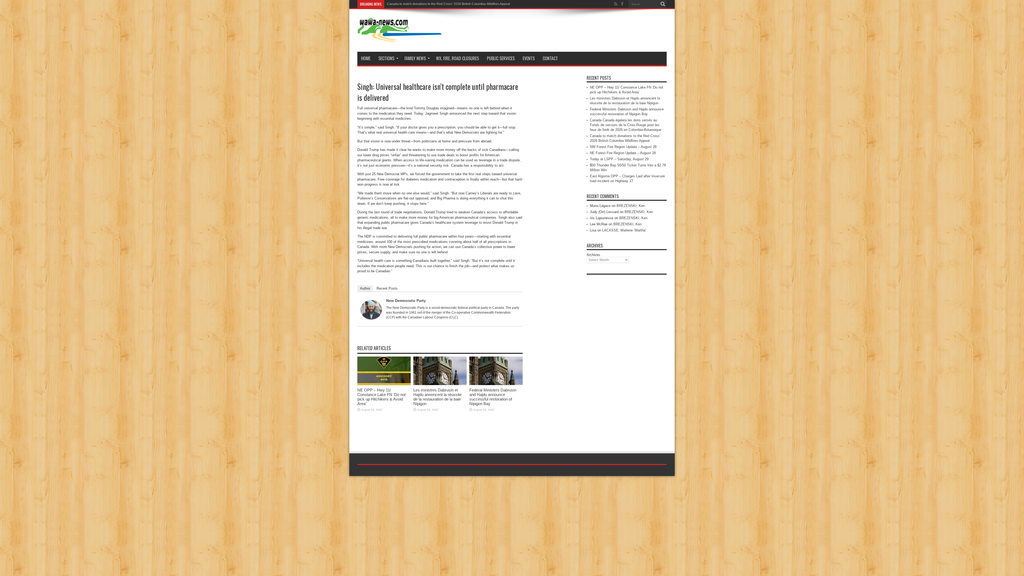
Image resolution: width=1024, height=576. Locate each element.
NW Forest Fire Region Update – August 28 (623, 147)
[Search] (663, 4)
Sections (386, 58)
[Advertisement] (627, 357)
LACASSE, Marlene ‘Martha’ (624, 230)
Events (529, 58)
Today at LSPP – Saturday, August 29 (619, 159)
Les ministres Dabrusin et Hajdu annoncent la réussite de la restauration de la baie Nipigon (437, 397)
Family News (415, 58)
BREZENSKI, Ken (631, 206)
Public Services (501, 58)
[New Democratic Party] (371, 318)
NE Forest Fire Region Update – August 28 (623, 153)
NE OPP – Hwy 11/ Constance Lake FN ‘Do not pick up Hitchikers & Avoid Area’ (381, 397)
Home (365, 58)
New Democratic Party (406, 300)
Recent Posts (387, 288)
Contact (550, 58)
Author (365, 288)
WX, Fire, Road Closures (457, 58)
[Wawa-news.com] (399, 38)
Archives (593, 255)
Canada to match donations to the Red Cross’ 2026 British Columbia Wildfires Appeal (448, 4)
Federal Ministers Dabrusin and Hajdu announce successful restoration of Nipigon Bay (492, 397)
